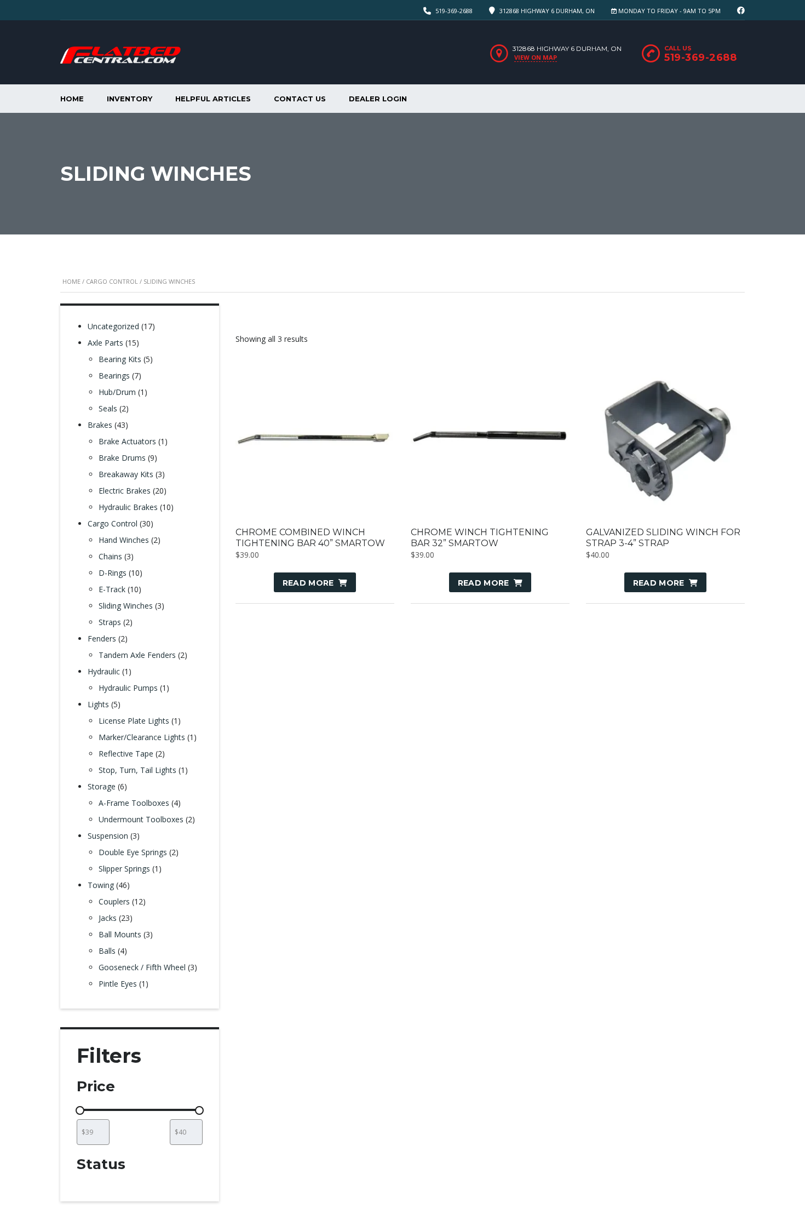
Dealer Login (378, 98)
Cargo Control (112, 281)
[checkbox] (109, 1184)
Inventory (129, 98)
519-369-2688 (454, 11)
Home (72, 98)
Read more (308, 583)
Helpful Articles (213, 98)
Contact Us (300, 98)
